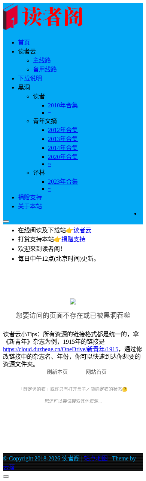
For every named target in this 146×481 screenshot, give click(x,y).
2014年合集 (63, 148)
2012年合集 (63, 130)
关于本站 (30, 206)
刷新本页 (57, 372)
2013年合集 (63, 139)
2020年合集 (63, 157)
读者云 (82, 230)
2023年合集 (63, 181)
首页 (24, 42)
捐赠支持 (30, 197)
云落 (9, 467)
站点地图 (96, 458)
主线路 (42, 60)
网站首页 (96, 372)
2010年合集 (63, 105)
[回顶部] (6, 476)
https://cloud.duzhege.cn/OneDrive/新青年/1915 (60, 349)
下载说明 (30, 78)
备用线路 (45, 69)
